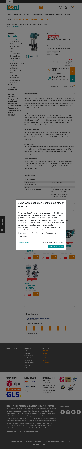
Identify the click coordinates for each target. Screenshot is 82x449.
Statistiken (52, 233)
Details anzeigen (24, 242)
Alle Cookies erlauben (56, 246)
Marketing (23, 236)
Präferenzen (38, 233)
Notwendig (24, 233)
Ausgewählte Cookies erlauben (53, 242)
